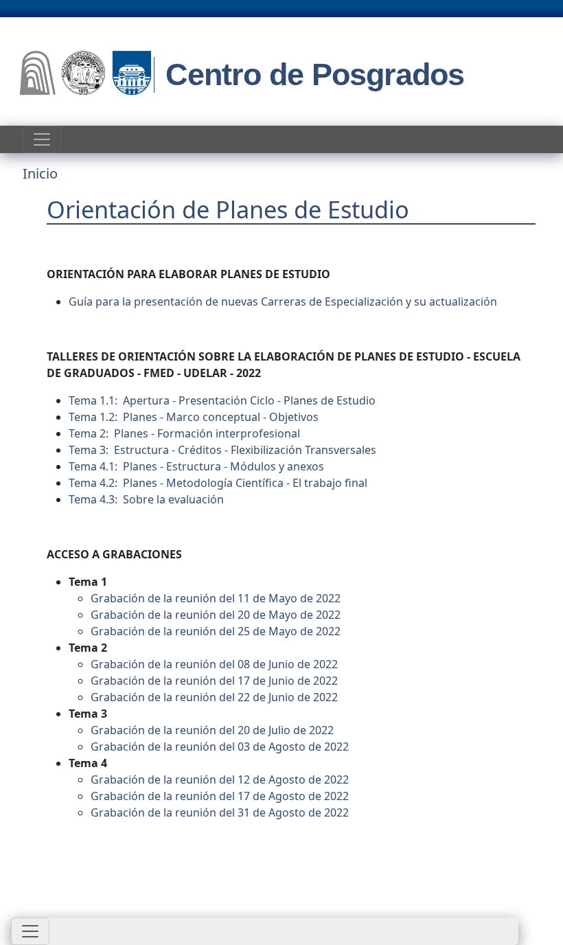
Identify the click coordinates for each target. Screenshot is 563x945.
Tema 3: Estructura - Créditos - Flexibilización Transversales (222, 449)
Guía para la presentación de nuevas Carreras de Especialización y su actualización (283, 301)
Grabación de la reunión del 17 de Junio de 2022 (214, 680)
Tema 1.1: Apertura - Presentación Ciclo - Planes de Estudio (222, 400)
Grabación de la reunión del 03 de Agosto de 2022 (220, 746)
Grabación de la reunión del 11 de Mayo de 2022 (216, 598)
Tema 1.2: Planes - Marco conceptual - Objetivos (194, 416)
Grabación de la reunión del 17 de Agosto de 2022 (220, 796)
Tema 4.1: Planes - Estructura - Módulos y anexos (196, 466)
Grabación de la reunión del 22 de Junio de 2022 (214, 697)
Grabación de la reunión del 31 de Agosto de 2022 (220, 812)
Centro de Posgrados (314, 74)
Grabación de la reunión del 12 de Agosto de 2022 (220, 779)
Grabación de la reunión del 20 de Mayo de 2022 (216, 614)
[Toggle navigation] (42, 139)
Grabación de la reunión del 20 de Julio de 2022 (212, 730)
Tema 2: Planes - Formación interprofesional (184, 433)
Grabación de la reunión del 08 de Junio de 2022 (214, 664)
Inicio (40, 173)
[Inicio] (85, 75)
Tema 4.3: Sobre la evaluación (146, 499)
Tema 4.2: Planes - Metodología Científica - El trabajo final (218, 482)
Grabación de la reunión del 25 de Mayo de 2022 (216, 631)
